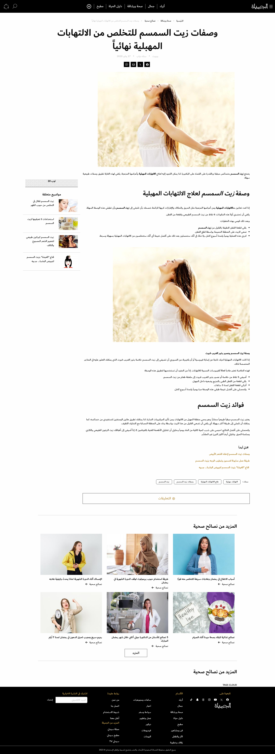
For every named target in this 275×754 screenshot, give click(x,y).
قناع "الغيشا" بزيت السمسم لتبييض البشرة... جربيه (224, 467)
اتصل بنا (115, 706)
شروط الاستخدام (111, 712)
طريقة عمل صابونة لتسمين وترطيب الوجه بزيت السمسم (222, 461)
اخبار (148, 706)
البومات (147, 736)
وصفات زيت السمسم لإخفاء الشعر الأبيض (229, 454)
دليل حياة (178, 718)
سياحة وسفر (145, 712)
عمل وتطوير (145, 718)
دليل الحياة (115, 6)
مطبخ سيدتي (113, 735)
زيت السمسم (164, 481)
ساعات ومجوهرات (142, 700)
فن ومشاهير (177, 730)
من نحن (115, 700)
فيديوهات (146, 730)
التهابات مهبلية (232, 481)
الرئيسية (179, 21)
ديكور (148, 724)
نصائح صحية (150, 21)
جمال (151, 6)
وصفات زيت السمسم (185, 481)
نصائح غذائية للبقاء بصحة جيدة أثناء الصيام (213, 637)
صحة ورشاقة (135, 6)
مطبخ (100, 6)
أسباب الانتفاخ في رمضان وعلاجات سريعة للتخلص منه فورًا (206, 579)
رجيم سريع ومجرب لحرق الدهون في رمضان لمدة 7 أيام (75, 637)
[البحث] (14, 6)
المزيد (135, 653)
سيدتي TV (114, 741)
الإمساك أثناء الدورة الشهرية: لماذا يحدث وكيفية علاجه (75, 579)
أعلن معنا (114, 718)
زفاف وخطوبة (176, 742)
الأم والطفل (177, 736)
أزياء (162, 6)
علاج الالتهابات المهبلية (210, 481)
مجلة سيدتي (113, 729)
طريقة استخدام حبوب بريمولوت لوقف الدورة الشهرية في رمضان (141, 581)
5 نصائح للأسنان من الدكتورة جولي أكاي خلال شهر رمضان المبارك (140, 639)
